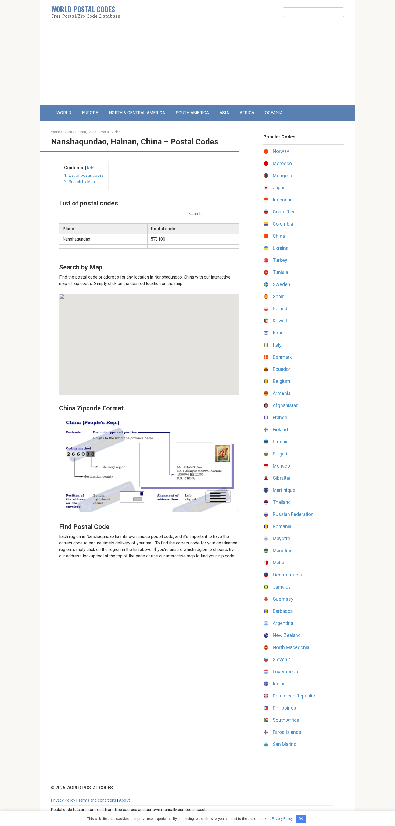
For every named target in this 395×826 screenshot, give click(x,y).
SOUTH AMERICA (192, 112)
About (124, 800)
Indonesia (283, 199)
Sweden (281, 284)
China (67, 132)
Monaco (281, 466)
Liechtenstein (287, 575)
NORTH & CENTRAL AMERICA (137, 112)
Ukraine (281, 248)
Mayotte (281, 538)
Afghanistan (286, 405)
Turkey (280, 260)
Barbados (283, 611)
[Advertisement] (197, 64)
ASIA (224, 112)
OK (301, 819)
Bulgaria (281, 454)
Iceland (280, 683)
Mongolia (282, 175)
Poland (280, 308)
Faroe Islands (287, 732)
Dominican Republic (294, 696)
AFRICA (247, 112)
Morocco (282, 163)
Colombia (283, 224)
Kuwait (280, 320)
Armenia (281, 393)
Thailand (282, 502)
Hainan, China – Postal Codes (98, 132)
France (280, 417)
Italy (277, 345)
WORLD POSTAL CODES (83, 9)
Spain (279, 296)
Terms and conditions (97, 800)
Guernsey (283, 599)
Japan (279, 187)
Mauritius (283, 550)
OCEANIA (274, 112)
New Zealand (287, 635)
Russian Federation (293, 514)
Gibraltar (281, 478)
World (55, 132)
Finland (280, 429)
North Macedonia (291, 647)
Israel (279, 333)
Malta (278, 562)
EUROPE (90, 112)
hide (90, 168)
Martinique (284, 490)
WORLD (63, 112)
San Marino (284, 744)
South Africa (286, 720)
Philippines (284, 708)
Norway (281, 151)
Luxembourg (286, 671)
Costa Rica (284, 212)
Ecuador (281, 369)
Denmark (282, 357)
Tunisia (280, 272)
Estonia (281, 441)
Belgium (281, 381)
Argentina (283, 623)
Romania (282, 526)
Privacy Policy (63, 800)
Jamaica (282, 587)
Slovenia (282, 659)
